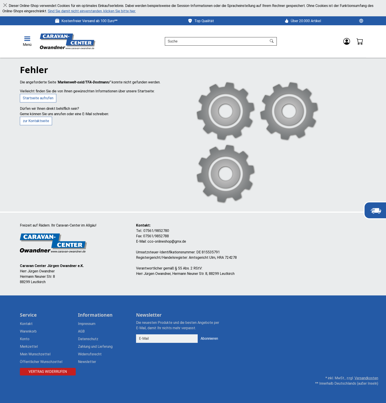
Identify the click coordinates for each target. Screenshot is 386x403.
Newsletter (87, 362)
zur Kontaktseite (36, 121)
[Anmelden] (346, 41)
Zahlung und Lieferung (95, 346)
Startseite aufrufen (38, 98)
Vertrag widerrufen (48, 371)
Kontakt (26, 324)
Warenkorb (28, 331)
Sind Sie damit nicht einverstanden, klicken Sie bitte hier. (92, 11)
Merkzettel (29, 346)
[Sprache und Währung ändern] (361, 20)
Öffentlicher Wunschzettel (41, 362)
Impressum (86, 324)
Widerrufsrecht (90, 354)
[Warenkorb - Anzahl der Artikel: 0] (360, 41)
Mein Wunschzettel (35, 354)
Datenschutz (88, 339)
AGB (81, 331)
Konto (24, 339)
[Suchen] (272, 41)
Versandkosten (366, 378)
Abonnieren (209, 338)
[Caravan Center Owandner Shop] (67, 41)
